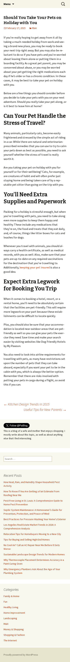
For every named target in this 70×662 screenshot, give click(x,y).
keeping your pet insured (35, 267)
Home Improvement (14, 612)
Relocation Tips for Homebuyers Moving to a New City (32, 534)
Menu (7, 4)
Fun (5, 601)
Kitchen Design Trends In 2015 (26, 404)
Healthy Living (11, 607)
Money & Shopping (14, 629)
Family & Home (11, 596)
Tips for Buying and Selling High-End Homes (27, 539)
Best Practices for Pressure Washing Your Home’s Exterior (35, 519)
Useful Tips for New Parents (45, 409)
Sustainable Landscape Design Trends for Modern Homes (34, 554)
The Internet (10, 640)
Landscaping (10, 618)
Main (34, 28)
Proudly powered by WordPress (21, 654)
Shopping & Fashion (14, 634)
